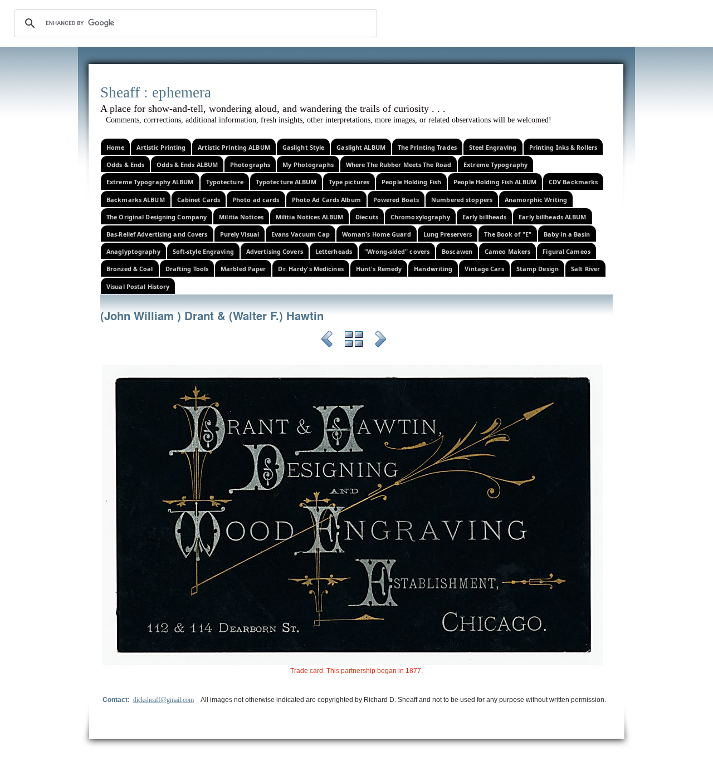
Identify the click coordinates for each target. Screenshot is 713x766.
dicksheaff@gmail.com (163, 700)
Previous (327, 341)
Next (380, 341)
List (354, 341)
